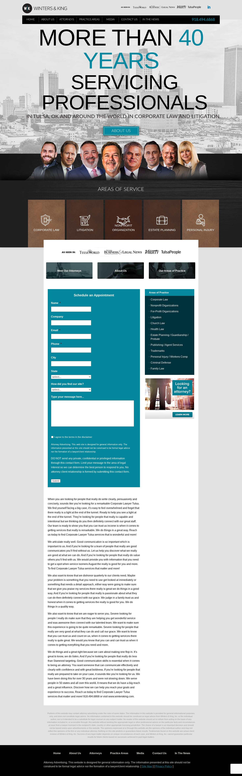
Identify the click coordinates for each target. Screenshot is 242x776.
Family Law (157, 368)
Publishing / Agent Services (167, 344)
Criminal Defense (161, 362)
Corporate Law (46, 230)
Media (110, 19)
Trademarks (157, 350)
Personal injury (200, 230)
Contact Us (129, 19)
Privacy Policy (163, 766)
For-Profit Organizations (164, 311)
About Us (47, 19)
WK (47, 8)
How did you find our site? (67, 384)
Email (55, 330)
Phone (56, 343)
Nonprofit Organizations (164, 305)
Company (57, 316)
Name (56, 303)
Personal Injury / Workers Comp (169, 356)
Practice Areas (89, 19)
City (53, 357)
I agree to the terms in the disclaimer (73, 437)
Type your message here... (67, 396)
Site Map (147, 766)
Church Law (158, 323)
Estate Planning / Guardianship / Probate (169, 337)
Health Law (157, 329)
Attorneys (66, 19)
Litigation (85, 230)
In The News (151, 19)
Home (31, 19)
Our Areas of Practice (172, 270)
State (54, 371)
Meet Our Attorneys (69, 270)
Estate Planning (162, 230)
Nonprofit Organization (123, 228)
